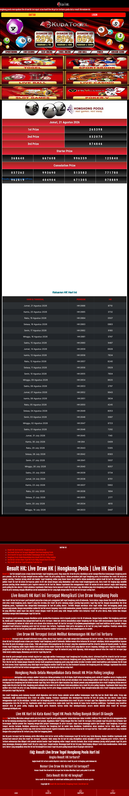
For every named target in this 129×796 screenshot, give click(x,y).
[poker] (32, 93)
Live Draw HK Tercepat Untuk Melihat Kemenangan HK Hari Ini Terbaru (30, 555)
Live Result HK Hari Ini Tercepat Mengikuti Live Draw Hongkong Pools (30, 552)
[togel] (32, 63)
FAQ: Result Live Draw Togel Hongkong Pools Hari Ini (25, 562)
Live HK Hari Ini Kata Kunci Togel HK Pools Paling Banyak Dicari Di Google (31, 560)
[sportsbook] (32, 78)
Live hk (5, 718)
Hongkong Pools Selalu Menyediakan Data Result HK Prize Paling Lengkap (32, 557)
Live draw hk (7, 639)
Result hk (6, 574)
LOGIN (94, 14)
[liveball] (97, 93)
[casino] (97, 78)
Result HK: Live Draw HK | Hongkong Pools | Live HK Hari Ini (27, 550)
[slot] (97, 63)
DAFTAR (32, 14)
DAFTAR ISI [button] (63, 547)
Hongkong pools (8, 677)
